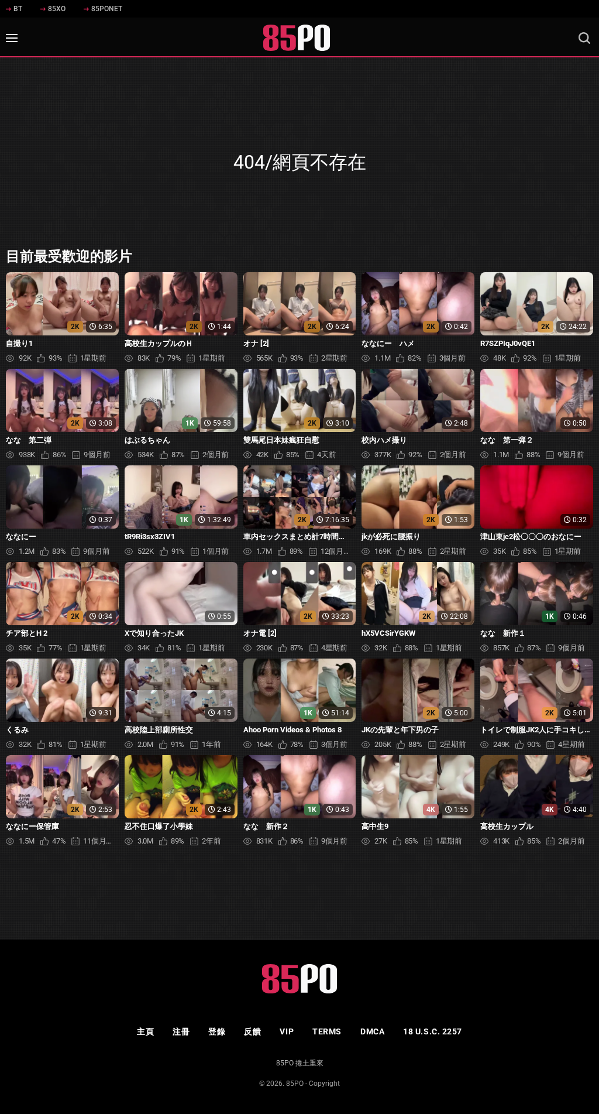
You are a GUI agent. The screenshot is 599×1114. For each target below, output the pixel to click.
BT (17, 9)
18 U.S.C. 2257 (432, 1031)
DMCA (372, 1031)
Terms (327, 1031)
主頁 (145, 1031)
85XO (57, 9)
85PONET (106, 9)
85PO (295, 1083)
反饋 (252, 1031)
